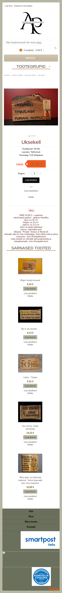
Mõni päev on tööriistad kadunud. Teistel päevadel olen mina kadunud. (30, 480)
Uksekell (41, 75)
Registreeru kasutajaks (23, 6)
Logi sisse (9, 6)
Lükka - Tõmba (30, 377)
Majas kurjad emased (30, 280)
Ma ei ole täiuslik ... (30, 329)
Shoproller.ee (54, 589)
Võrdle (31, 197)
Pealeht (7, 75)
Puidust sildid (17, 75)
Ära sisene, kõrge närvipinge (30, 427)
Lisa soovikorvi (31, 191)
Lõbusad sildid (29, 75)
